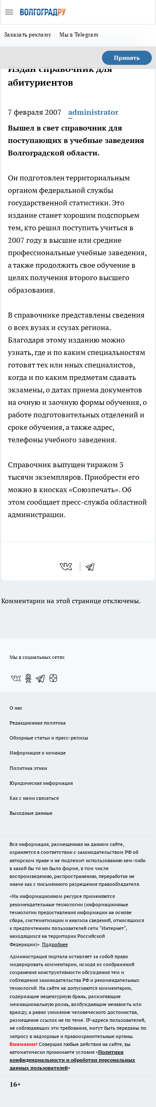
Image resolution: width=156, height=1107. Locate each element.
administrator (93, 112)
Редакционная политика (38, 723)
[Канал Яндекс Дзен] (53, 678)
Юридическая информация (41, 783)
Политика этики (28, 768)
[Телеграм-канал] (41, 678)
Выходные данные (31, 813)
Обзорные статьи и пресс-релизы (49, 738)
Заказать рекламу (27, 34)
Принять (127, 58)
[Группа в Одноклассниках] (28, 678)
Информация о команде (38, 753)
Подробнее (55, 944)
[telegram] (92, 566)
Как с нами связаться (34, 798)
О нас (16, 708)
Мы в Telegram (78, 34)
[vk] (66, 566)
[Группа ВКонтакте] (16, 678)
